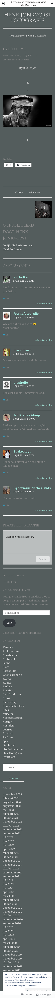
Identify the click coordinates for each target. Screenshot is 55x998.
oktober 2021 (11, 868)
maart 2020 (10, 943)
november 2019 (12, 958)
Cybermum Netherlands (32, 488)
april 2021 (9, 892)
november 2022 (12, 821)
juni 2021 (8, 884)
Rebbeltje (20, 277)
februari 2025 (11, 798)
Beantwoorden (44, 303)
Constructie (10, 655)
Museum (8, 714)
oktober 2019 (11, 962)
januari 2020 (10, 950)
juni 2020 (8, 931)
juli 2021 (8, 880)
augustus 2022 (12, 833)
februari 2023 (11, 813)
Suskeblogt (22, 451)
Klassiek (8, 690)
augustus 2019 (11, 970)
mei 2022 (8, 845)
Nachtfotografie (13, 717)
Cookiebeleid (31, 985)
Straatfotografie (13, 753)
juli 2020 (8, 927)
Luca (6, 710)
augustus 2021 (11, 876)
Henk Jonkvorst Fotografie (27, 17)
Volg (9, 622)
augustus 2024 (12, 802)
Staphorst (9, 745)
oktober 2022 (11, 825)
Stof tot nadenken (14, 749)
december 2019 (12, 954)
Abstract (8, 647)
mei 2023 (8, 810)
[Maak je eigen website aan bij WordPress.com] (27, 3)
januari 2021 (10, 904)
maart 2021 (9, 896)
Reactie (42, 559)
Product (8, 733)
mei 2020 (8, 935)
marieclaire (22, 350)
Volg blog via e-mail (16, 590)
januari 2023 (10, 817)
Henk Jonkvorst (11, 55)
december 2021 (12, 860)
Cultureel (9, 659)
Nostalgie (9, 725)
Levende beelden (11, 59)
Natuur (7, 721)
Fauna (6, 663)
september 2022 (13, 829)
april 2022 (9, 849)
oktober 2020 (11, 915)
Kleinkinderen (12, 694)
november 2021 (12, 864)
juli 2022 (8, 837)
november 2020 (12, 911)
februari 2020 (11, 946)
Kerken (7, 686)
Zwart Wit (9, 757)
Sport (6, 741)
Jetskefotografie (26, 313)
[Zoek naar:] (28, 767)
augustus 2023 (12, 806)
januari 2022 (10, 857)
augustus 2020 (12, 923)
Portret (25, 59)
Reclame (8, 737)
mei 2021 (8, 888)
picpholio (20, 382)
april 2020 (9, 939)
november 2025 (12, 794)
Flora (6, 667)
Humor (7, 682)
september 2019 (12, 966)
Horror (7, 678)
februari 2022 (11, 853)
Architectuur (11, 651)
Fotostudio (9, 670)
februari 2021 (11, 900)
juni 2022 (8, 841)
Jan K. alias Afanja (26, 415)
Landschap (9, 702)
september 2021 (12, 872)
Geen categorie (12, 674)
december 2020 (12, 907)
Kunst (6, 698)
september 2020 (13, 919)
